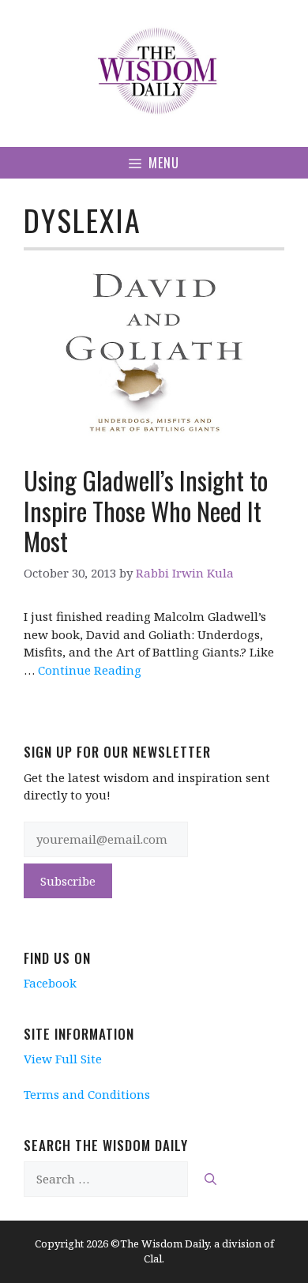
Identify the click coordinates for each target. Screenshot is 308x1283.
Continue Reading (89, 670)
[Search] (210, 1179)
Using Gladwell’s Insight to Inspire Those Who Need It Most (146, 510)
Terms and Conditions (87, 1094)
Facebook (50, 983)
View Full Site (63, 1059)
